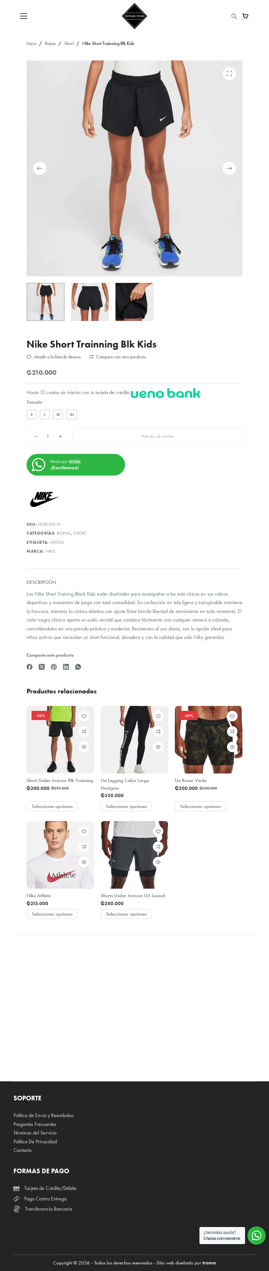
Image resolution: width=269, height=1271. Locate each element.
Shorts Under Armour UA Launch (133, 896)
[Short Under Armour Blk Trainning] (60, 739)
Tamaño (34, 402)
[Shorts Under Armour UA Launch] (134, 855)
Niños (57, 542)
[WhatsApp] (78, 667)
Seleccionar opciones (52, 806)
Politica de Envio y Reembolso (43, 1115)
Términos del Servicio (34, 1133)
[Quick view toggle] (84, 747)
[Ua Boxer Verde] (208, 739)
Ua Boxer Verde (191, 780)
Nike (51, 551)
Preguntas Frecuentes (34, 1124)
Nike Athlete (39, 896)
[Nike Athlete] (60, 855)
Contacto (22, 1150)
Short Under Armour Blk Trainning (60, 780)
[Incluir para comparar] (84, 731)
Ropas (64, 533)
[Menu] (23, 16)
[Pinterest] (54, 667)
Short (80, 533)
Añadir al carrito (157, 436)
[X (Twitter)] (42, 667)
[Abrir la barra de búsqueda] (234, 16)
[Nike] (45, 499)
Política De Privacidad (35, 1141)
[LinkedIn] (66, 667)
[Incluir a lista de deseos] (84, 716)
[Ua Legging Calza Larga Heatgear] (134, 739)
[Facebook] (29, 667)
